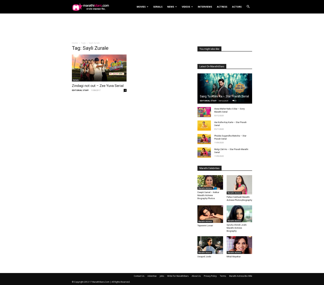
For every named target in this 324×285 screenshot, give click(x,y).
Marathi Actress (205, 188)
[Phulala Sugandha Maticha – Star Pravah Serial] (204, 139)
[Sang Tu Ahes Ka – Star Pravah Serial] (224, 88)
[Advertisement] (162, 28)
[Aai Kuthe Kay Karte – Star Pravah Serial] (204, 125)
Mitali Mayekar (234, 256)
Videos (186, 6)
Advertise (152, 276)
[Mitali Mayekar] (239, 245)
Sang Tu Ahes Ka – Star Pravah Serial (224, 96)
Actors (237, 6)
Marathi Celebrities (209, 168)
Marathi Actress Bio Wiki (240, 276)
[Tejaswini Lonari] (210, 214)
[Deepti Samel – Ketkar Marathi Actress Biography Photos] (210, 182)
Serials (158, 6)
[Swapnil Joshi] (210, 245)
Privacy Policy (210, 276)
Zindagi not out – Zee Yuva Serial (98, 86)
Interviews (205, 6)
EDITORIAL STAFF (80, 90)
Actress (222, 6)
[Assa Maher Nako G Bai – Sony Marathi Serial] (204, 112)
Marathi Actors (204, 252)
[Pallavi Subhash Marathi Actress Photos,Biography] (239, 184)
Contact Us (139, 276)
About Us (196, 276)
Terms (223, 276)
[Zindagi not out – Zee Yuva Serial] (99, 68)
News (170, 6)
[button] (248, 7)
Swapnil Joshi (204, 256)
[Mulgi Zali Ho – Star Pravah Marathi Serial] (204, 152)
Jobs (162, 276)
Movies (141, 6)
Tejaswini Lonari (205, 225)
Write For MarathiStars (177, 276)
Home (75, 43)
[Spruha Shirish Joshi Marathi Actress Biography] (239, 213)
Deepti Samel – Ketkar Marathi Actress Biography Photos (208, 195)
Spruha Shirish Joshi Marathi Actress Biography (237, 228)
